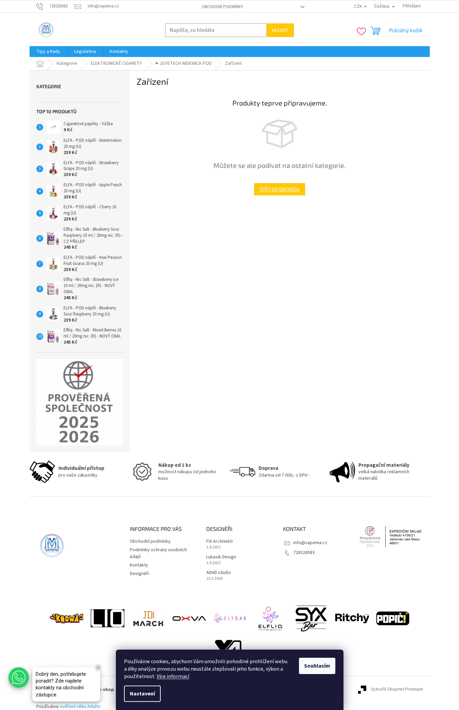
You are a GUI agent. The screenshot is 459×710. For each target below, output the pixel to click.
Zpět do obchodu (280, 189)
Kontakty (139, 565)
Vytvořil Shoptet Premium (397, 689)
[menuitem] (48, 51)
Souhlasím (317, 666)
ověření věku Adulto (80, 706)
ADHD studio (218, 573)
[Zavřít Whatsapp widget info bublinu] (98, 667)
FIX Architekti (219, 541)
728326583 (304, 552)
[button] (18, 677)
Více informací (173, 676)
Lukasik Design (221, 557)
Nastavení (142, 693)
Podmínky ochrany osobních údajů (158, 553)
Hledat (280, 30)
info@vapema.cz (310, 542)
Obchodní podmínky (222, 7)
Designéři (139, 573)
